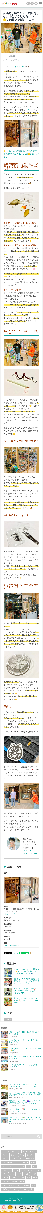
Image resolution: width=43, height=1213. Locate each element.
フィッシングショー (27, 1170)
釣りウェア (13, 1189)
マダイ (5, 1174)
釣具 (15, 59)
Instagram (27, 850)
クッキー (25, 1162)
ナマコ (16, 1170)
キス (18, 1162)
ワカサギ (5, 1178)
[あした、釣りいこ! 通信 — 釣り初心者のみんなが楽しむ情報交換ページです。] (9, 3)
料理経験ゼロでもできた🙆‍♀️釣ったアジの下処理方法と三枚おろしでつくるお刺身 (24, 1102)
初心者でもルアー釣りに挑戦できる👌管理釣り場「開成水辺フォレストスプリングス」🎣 (26, 971)
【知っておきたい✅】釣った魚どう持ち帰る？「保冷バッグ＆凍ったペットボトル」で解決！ (25, 1119)
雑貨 (31, 1189)
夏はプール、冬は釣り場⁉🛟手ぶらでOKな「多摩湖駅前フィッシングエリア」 (25, 990)
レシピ (33, 1174)
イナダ (13, 1159)
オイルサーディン (8, 1162)
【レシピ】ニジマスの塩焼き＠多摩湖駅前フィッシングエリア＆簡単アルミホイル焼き (26, 981)
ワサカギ (14, 1178)
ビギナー (8, 59)
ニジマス (8, 1019)
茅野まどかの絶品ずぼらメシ (11, 1185)
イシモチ (5, 1159)
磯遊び (14, 1181)
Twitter (25, 853)
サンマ (5, 1166)
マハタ (12, 1174)
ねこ (18, 1151)
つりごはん (10, 1151)
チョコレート (7, 1170)
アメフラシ (30, 1155)
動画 (28, 1178)
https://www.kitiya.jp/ (11, 945)
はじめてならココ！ (29, 1151)
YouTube (33, 853)
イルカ (20, 1159)
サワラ (33, 1162)
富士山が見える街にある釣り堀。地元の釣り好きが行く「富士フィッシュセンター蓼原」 (25, 1094)
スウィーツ (13, 1166)
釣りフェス (23, 1189)
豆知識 (5, 1189)
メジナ (19, 1174)
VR (3, 1151)
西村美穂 (26, 1185)
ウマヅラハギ (30, 1159)
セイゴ (22, 1166)
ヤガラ (26, 1174)
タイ (28, 1166)
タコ (34, 1166)
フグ (38, 1170)
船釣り (22, 1181)
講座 (33, 1185)
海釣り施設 (6, 1181)
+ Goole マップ (9, 914)
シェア (16, 953)
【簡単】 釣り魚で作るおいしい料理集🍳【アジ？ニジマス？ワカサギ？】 (25, 1000)
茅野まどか (19, 67)
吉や (29, 110)
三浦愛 (22, 1178)
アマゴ (22, 1155)
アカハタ (14, 1155)
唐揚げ (35, 1178)
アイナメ (5, 1155)
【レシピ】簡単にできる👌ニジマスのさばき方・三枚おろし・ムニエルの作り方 (24, 1085)
